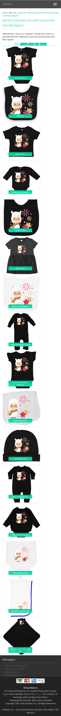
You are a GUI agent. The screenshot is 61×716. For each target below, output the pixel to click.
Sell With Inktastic (13, 675)
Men (36, 44)
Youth (31, 44)
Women (43, 44)
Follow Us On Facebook (16, 666)
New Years (13, 13)
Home (4, 13)
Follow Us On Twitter (14, 669)
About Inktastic (12, 672)
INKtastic (38, 694)
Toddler (24, 44)
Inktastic (8, 4)
